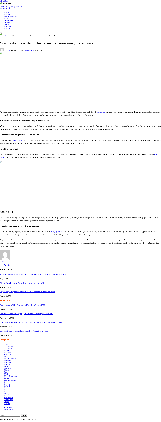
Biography (8, 350)
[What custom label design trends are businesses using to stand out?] (43, 108)
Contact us (8, 407)
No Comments (29, 51)
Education (7, 360)
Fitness (6, 370)
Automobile (8, 346)
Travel (6, 24)
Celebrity (7, 354)
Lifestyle (7, 28)
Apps (6, 344)
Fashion (7, 366)
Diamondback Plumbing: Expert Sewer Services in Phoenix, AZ (22, 283)
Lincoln (8, 51)
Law (6, 382)
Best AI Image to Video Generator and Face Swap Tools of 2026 (22, 305)
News (6, 18)
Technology (8, 22)
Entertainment (9, 26)
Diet (5, 356)
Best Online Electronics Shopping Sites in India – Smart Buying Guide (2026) (27, 314)
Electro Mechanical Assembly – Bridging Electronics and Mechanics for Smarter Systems (31, 322)
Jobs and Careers (10, 380)
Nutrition (7, 390)
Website (7, 404)
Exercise (7, 364)
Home (6, 12)
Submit (24, 415)
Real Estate (8, 396)
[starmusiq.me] (5, 9)
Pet (5, 392)
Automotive (8, 348)
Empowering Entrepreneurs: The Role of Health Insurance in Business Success (27, 292)
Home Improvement (11, 376)
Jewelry (7, 378)
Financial (7, 368)
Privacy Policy (9, 409)
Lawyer (7, 384)
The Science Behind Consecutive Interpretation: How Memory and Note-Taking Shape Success (33, 274)
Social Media (8, 20)
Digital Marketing (10, 16)
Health (6, 374)
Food (6, 372)
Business (7, 14)
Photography (8, 394)
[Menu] (1, 32)
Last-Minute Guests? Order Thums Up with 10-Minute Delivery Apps (24, 331)
